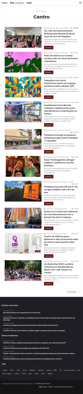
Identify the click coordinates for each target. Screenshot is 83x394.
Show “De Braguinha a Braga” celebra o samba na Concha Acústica (59, 162)
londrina (16, 373)
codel (18, 370)
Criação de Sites (42, 390)
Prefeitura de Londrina (43, 383)
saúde (43, 373)
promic (36, 373)
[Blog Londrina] (17, 2)
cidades (5, 370)
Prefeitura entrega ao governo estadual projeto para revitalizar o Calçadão (61, 138)
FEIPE (55, 370)
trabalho (49, 373)
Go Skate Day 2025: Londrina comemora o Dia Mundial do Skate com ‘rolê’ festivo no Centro (59, 268)
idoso (78, 370)
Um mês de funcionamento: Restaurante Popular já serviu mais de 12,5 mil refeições (59, 33)
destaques (32, 370)
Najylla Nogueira (50, 28)
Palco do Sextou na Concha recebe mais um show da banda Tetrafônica (61, 58)
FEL (61, 370)
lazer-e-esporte (7, 373)
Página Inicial (43, 387)
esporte (48, 370)
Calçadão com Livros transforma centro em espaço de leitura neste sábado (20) (60, 83)
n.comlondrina (49, 53)
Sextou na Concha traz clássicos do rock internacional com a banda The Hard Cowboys (61, 214)
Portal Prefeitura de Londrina (63, 387)
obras (30, 373)
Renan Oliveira (49, 102)
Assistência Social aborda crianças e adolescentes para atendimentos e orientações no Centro (60, 109)
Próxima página (72, 292)
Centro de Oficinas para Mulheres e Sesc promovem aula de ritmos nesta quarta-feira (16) (61, 240)
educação (41, 370)
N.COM (50, 387)
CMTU (12, 370)
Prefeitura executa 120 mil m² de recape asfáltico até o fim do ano (61, 189)
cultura (24, 370)
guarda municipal (69, 370)
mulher (24, 373)
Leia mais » (49, 47)
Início (39, 11)
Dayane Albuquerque (51, 182)
